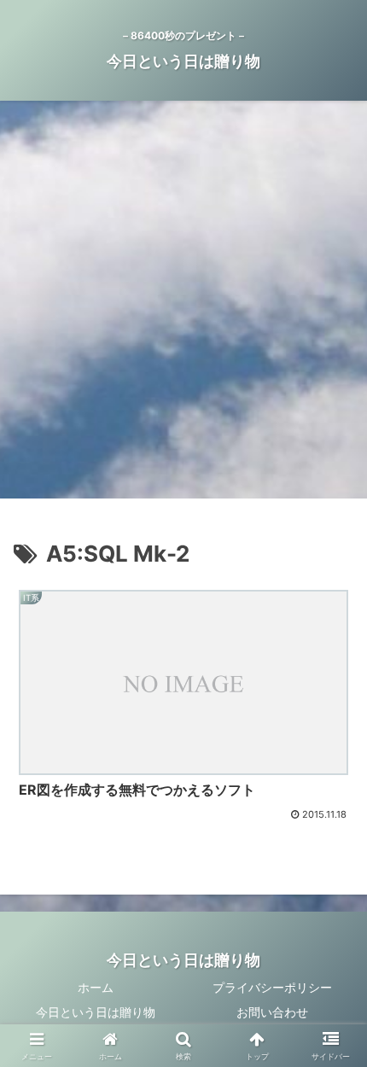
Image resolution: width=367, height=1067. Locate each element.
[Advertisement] (183, 304)
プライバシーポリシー (272, 987)
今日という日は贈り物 (95, 1012)
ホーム (96, 987)
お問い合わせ (272, 1012)
